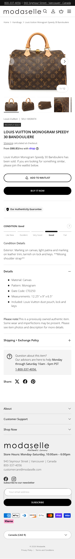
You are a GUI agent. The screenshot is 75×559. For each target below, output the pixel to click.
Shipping (8, 143)
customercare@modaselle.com (22, 469)
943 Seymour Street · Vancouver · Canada (47, 3)
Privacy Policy (26, 550)
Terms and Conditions (45, 550)
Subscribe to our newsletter (19, 482)
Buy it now (37, 190)
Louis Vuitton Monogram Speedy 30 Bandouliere (47, 22)
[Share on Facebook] (25, 381)
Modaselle (41, 546)
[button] (61, 11)
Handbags (17, 22)
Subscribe (37, 502)
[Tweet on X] (17, 381)
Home (6, 22)
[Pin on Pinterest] (33, 381)
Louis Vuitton (11, 118)
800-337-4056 (12, 3)
